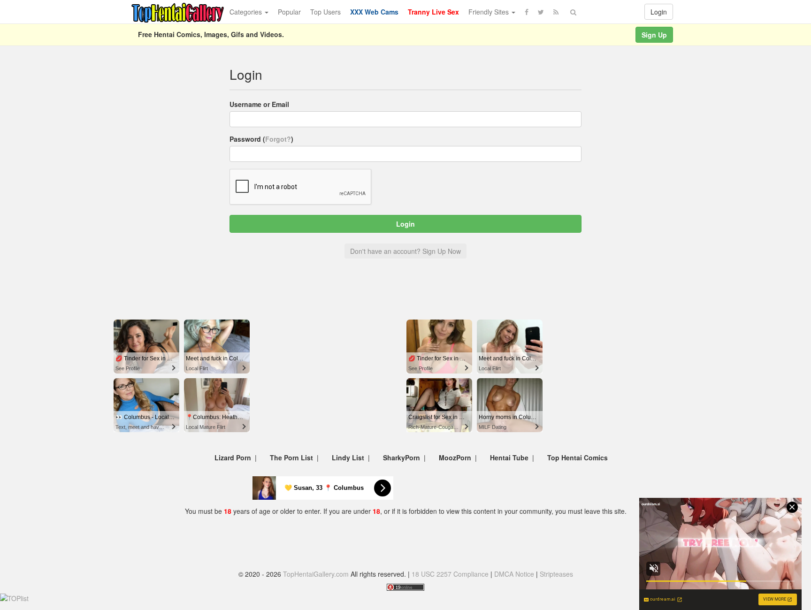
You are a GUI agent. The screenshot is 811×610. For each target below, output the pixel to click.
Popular (289, 11)
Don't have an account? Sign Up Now (405, 251)
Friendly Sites (489, 11)
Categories (247, 11)
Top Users (325, 11)
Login (658, 11)
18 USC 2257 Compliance (450, 574)
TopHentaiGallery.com (316, 574)
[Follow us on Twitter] (541, 11)
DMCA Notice (514, 574)
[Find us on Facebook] (526, 11)
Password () (261, 139)
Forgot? (278, 139)
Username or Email (259, 104)
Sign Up (654, 34)
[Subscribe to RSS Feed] (556, 11)
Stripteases (556, 574)
